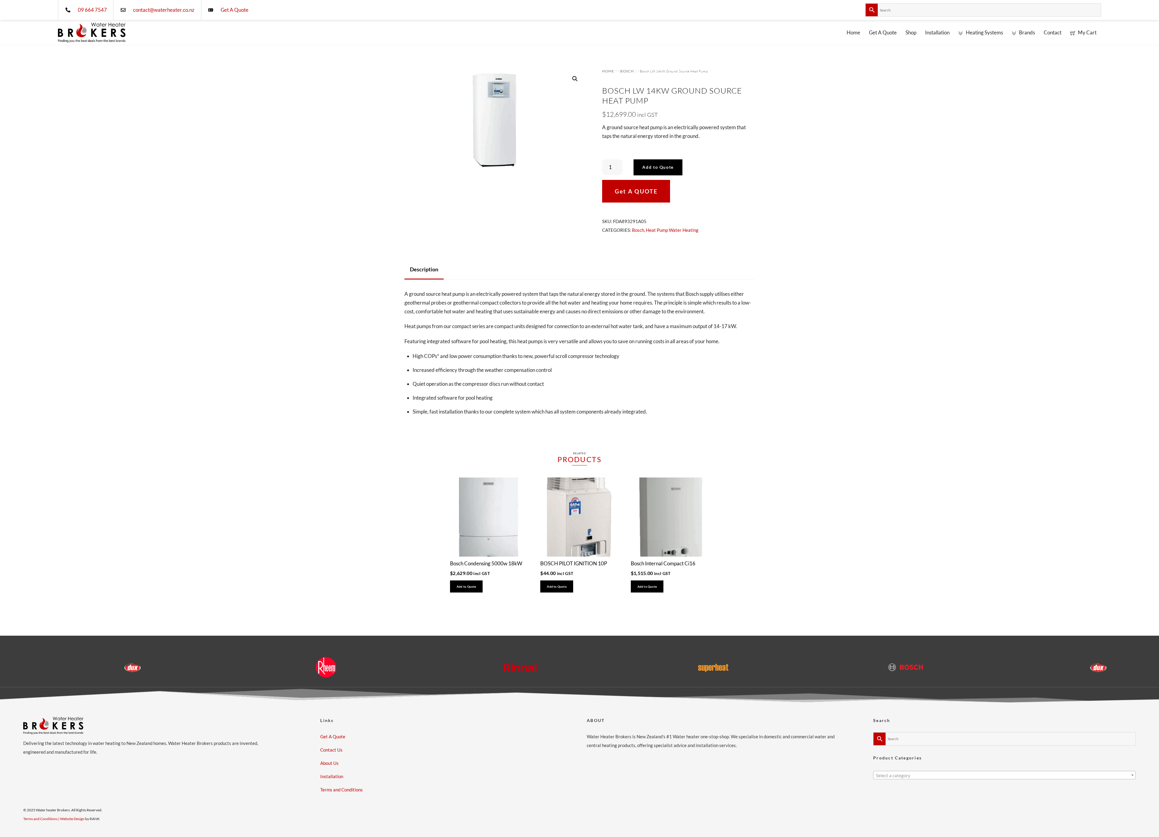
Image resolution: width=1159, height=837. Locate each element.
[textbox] (1004, 775)
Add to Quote (658, 167)
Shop (910, 32)
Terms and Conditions (341, 789)
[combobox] (1004, 775)
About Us (329, 763)
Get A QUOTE (636, 191)
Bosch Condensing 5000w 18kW (486, 563)
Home (853, 32)
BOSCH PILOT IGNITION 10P (573, 563)
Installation (937, 32)
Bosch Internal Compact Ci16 (663, 563)
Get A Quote (883, 32)
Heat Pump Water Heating (672, 230)
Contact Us (331, 749)
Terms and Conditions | (41, 818)
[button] (575, 78)
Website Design (72, 818)
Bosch (627, 71)
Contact (1053, 32)
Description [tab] (424, 269)
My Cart (1087, 32)
